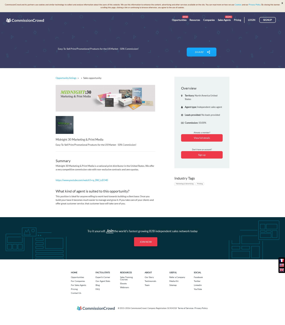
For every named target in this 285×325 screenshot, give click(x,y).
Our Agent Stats (103, 281)
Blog (98, 285)
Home (74, 272)
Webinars (124, 287)
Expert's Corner (103, 277)
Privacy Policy (255, 5)
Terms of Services (186, 308)
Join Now (146, 242)
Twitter (197, 281)
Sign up (202, 155)
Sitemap (173, 285)
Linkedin (198, 285)
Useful (173, 272)
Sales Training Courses (126, 278)
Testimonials (150, 281)
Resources (126, 272)
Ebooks (123, 283)
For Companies (78, 281)
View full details (202, 138)
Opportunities (77, 277)
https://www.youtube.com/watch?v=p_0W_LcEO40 (82, 180)
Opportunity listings (66, 78)
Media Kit (173, 281)
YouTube (198, 289)
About (148, 272)
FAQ (98, 289)
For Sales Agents (78, 285)
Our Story (149, 277)
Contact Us (76, 293)
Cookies (238, 5)
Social (197, 272)
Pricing (74, 289)
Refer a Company (177, 277)
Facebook (198, 277)
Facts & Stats (103, 272)
